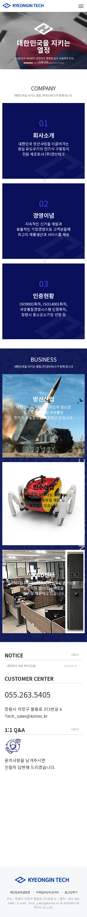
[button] (2, 50)
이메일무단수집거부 (47, 892)
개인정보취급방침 (20, 892)
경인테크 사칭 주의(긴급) (21, 666)
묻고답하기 (71, 892)
